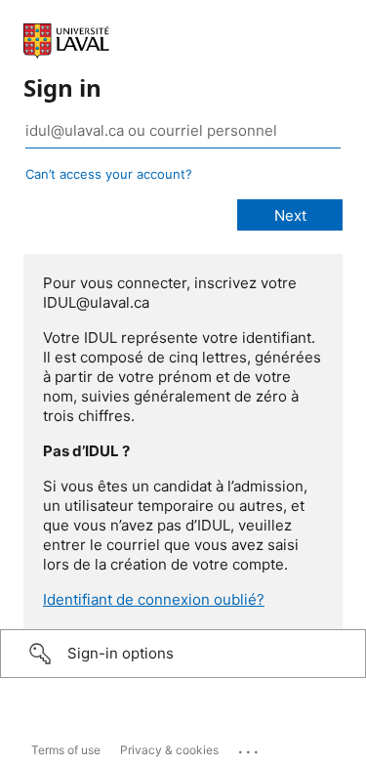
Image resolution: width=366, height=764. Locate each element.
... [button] (250, 747)
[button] (183, 653)
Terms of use (66, 750)
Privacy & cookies (169, 750)
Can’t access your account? (108, 174)
